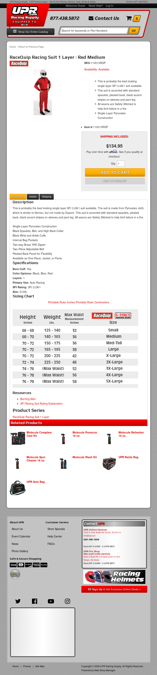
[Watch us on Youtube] (51, 601)
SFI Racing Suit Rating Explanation (41, 403)
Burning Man (28, 399)
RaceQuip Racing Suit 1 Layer (31, 417)
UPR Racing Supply (19, 1)
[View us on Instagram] (67, 601)
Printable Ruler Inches (61, 302)
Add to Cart (115, 172)
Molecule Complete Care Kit (39, 433)
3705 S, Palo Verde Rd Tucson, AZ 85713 (102, 532)
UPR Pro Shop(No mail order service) (96, 552)
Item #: (88, 127)
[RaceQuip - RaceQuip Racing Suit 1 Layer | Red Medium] (19, 64)
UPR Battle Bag (128, 457)
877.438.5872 (141, 1)
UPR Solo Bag (36, 482)
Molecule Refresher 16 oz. (131, 433)
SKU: (87, 63)
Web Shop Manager (104, 670)
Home (13, 46)
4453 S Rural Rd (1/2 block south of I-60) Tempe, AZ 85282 (101, 558)
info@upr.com (89, 535)
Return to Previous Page (31, 46)
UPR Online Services (95, 529)
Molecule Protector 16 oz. (85, 433)
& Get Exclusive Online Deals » (116, 589)
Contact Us (106, 18)
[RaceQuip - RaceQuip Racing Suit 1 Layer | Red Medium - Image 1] (43, 92)
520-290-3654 (91, 539)
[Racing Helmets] (114, 577)
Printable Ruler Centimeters (92, 302)
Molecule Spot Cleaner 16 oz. (36, 458)
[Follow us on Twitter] (18, 601)
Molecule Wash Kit (85, 457)
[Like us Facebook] (34, 601)
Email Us (130, 1)
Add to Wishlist (115, 181)
